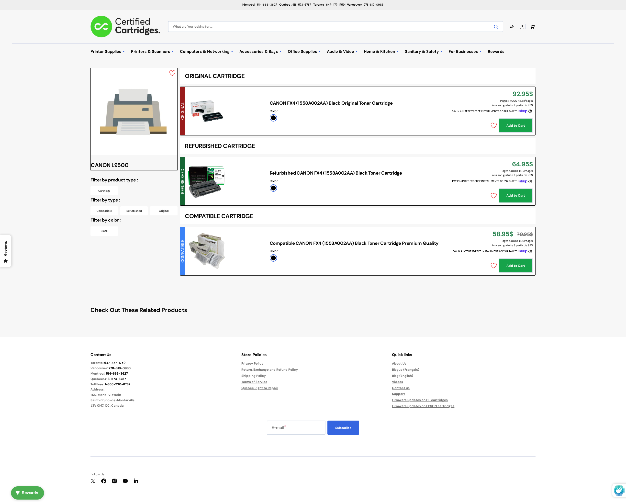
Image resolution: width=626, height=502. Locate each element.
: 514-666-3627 (259, 5)
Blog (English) (402, 376)
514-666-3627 (117, 373)
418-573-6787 (115, 379)
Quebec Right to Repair (259, 388)
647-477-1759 (114, 363)
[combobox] (335, 26)
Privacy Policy (252, 364)
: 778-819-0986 (365, 5)
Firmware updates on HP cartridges (420, 400)
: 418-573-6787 (295, 5)
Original (164, 210)
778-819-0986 (120, 368)
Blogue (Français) (405, 370)
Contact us (401, 388)
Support (398, 394)
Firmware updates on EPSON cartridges (423, 406)
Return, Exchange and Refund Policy (269, 370)
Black (104, 231)
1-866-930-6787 (117, 384)
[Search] (497, 26)
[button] (513, 26)
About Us (399, 364)
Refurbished (134, 210)
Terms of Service (254, 382)
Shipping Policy (253, 376)
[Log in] (521, 26)
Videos (397, 382)
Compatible (104, 210)
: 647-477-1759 (329, 5)
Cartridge (104, 190)
